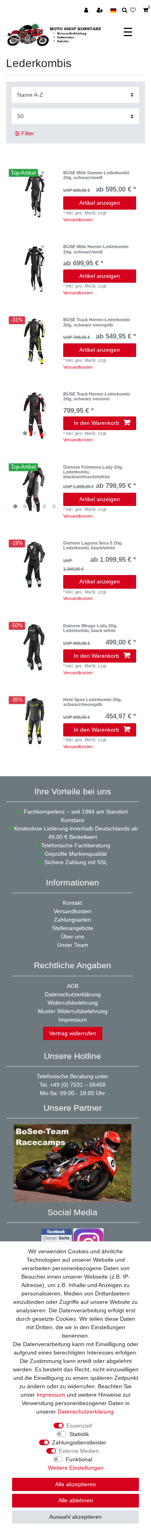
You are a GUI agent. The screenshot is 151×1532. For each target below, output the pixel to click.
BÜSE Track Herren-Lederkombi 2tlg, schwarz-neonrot (96, 396)
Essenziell (79, 1425)
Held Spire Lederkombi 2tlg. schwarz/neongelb (92, 702)
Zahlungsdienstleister (79, 1442)
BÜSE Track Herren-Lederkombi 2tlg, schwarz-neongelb (96, 322)
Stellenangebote (72, 928)
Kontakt (72, 903)
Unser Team (72, 945)
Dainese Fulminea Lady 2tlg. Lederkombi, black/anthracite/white (93, 472)
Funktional (79, 1459)
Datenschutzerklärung (73, 994)
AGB (73, 986)
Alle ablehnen (75, 1500)
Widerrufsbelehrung (73, 1003)
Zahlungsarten (72, 919)
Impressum (72, 1019)
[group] (34, 341)
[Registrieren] (101, 10)
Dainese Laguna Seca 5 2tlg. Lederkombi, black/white (93, 545)
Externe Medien (79, 1451)
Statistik (79, 1434)
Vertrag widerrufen (72, 1033)
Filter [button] (27, 133)
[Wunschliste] (135, 10)
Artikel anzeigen (99, 203)
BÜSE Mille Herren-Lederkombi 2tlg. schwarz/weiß (95, 249)
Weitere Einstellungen (75, 1468)
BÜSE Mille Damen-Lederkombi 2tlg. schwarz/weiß (96, 175)
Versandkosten (78, 219)
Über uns (72, 936)
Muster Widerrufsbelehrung (73, 1011)
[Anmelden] (87, 10)
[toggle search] (124, 10)
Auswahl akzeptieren (75, 1517)
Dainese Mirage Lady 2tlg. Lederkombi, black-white (90, 628)
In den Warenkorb (96, 423)
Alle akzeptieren (75, 1484)
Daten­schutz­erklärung (86, 1411)
